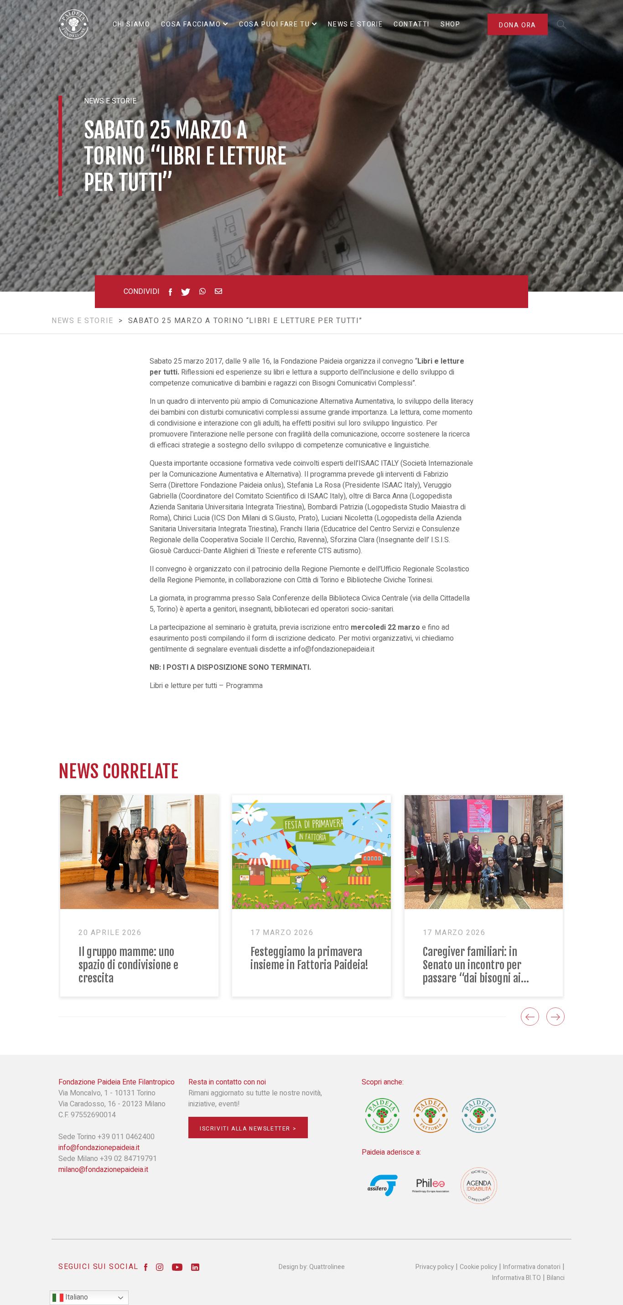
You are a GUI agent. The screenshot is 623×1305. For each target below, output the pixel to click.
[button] (530, 1016)
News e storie (83, 320)
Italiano (75, 1297)
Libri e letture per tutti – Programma (206, 685)
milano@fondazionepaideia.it (103, 1169)
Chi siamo (131, 24)
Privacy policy (434, 1267)
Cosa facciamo (191, 24)
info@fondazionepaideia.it (333, 649)
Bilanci (556, 1278)
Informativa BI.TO (516, 1278)
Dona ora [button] (517, 25)
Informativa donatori (532, 1267)
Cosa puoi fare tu (274, 24)
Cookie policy (478, 1267)
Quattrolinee (327, 1267)
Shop (450, 24)
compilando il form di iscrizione (257, 638)
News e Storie (355, 24)
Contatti (412, 24)
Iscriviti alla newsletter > (248, 1129)
